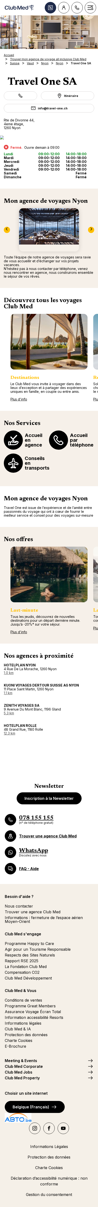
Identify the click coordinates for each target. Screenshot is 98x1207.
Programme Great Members (30, 1006)
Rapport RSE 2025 (21, 960)
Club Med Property (22, 1078)
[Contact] (77, 7)
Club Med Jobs (18, 1072)
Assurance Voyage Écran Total (33, 1011)
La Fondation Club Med (26, 966)
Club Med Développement (28, 978)
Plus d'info (18, 399)
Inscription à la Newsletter (49, 798)
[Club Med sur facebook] (49, 1128)
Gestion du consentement (49, 1194)
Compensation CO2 (22, 972)
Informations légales (23, 1023)
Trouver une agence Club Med (32, 911)
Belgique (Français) (31, 1107)
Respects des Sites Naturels (30, 955)
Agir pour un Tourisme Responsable (38, 949)
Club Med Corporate (24, 1066)
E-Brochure (15, 1046)
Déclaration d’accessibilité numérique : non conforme (49, 1181)
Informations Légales (49, 1146)
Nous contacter (19, 906)
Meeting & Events (21, 1061)
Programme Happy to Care (29, 943)
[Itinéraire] (49, 137)
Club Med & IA (18, 1029)
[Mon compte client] (63, 7)
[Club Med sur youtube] (63, 1128)
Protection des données (26, 1034)
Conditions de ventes (23, 1000)
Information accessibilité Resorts (34, 1017)
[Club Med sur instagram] (34, 1128)
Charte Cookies (18, 1040)
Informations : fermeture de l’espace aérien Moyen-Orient (44, 919)
